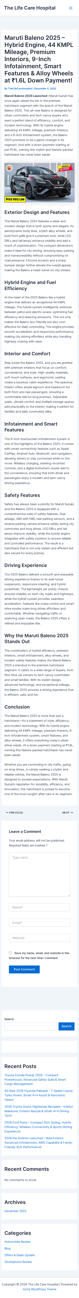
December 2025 (15, 1211)
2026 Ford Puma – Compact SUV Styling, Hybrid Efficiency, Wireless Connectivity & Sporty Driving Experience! (38, 1127)
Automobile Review (17, 1242)
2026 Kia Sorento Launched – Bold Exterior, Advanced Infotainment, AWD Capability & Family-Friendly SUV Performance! (38, 1142)
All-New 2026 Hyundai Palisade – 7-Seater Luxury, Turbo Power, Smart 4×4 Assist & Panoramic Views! (38, 1095)
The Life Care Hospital (30, 8)
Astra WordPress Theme (39, 1289)
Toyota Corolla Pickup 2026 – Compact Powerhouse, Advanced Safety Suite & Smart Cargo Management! (35, 1079)
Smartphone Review (18, 1262)
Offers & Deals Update (19, 1255)
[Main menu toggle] (70, 8)
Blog (7, 1248)
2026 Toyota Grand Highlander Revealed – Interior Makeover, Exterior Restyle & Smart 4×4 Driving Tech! (38, 1111)
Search (9, 1019)
